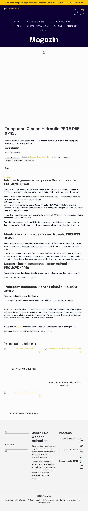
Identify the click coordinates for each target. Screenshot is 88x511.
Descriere (7, 177)
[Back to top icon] (77, 506)
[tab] (44, 177)
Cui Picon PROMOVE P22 (24, 369)
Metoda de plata (44, 503)
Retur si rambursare (50, 500)
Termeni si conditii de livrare (70, 500)
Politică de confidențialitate (15, 500)
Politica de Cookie (34, 500)
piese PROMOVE (64, 157)
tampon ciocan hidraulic (14, 160)
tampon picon (29, 160)
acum (18, 327)
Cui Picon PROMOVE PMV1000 (23, 413)
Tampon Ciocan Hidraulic (39, 157)
